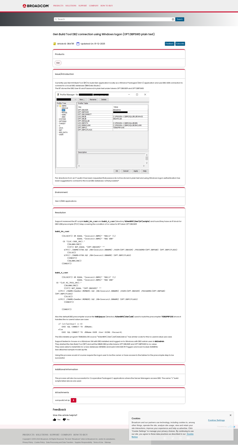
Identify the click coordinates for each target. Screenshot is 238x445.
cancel (173, 19)
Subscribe (180, 44)
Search (179, 19)
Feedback (170, 44)
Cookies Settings (216, 420)
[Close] (230, 415)
